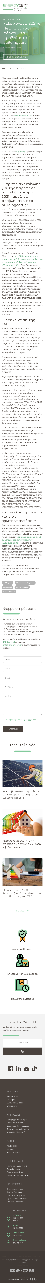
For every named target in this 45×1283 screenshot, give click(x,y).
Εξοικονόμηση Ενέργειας (25, 583)
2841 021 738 (18, 1243)
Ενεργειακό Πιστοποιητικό (18, 1126)
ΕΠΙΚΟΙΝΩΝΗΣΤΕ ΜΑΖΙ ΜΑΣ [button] (16, 57)
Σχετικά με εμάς (13, 1096)
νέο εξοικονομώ (9, 591)
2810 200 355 (18, 1218)
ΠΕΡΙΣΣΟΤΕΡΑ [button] (22, 911)
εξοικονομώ (7, 587)
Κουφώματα (12, 1146)
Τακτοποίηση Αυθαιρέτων (18, 1129)
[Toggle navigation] (40, 6)
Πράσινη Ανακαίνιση (15, 1123)
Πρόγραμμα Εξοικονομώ (17, 1119)
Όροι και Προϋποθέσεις (17, 1198)
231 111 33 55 (17, 1235)
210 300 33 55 (9, 642)
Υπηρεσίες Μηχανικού (16, 1132)
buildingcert (7, 583)
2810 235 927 (18, 1220)
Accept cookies (22, 1266)
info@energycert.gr (12, 645)
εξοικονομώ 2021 (22, 587)
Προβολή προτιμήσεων (22, 1278)
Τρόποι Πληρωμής (14, 1192)
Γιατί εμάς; (11, 1099)
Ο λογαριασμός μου (15, 1189)
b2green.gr (21, 151)
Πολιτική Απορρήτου (15, 1201)
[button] (14, 68)
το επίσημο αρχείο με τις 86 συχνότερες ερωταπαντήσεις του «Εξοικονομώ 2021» (21, 540)
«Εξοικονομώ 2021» (23, 115)
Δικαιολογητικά (13, 1169)
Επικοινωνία (12, 1106)
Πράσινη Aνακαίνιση (15, 1172)
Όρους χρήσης (29, 720)
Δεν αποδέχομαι (22, 1272)
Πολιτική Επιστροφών (16, 1195)
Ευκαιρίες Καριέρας (15, 1103)
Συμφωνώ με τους (21, 720)
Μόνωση (10, 1149)
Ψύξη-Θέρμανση (13, 1152)
